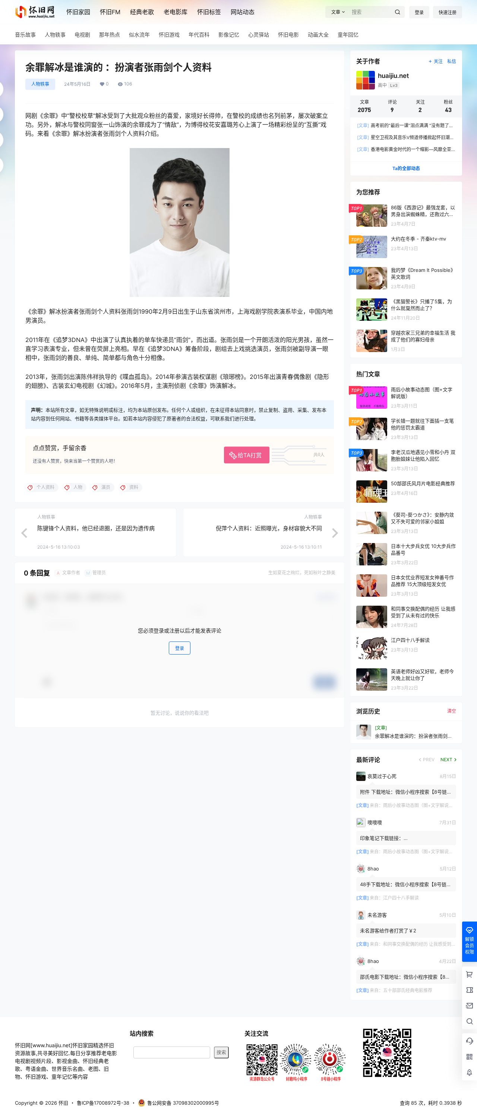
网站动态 (243, 12)
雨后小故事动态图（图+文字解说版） (420, 805)
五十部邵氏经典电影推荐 (407, 990)
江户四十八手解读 (401, 898)
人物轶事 (40, 84)
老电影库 (175, 12)
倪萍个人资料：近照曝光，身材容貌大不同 (269, 528)
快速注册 (448, 12)
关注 (438, 61)
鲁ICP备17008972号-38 (103, 1103)
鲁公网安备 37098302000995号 (183, 1103)
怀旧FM (110, 12)
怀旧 (62, 1103)
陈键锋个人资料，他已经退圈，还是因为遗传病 (96, 528)
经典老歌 (142, 12)
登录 (419, 12)
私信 (451, 61)
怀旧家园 (78, 12)
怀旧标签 (209, 12)
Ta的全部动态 (406, 168)
